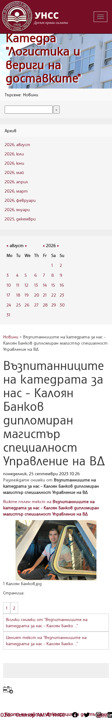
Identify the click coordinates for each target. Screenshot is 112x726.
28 (45, 304)
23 (62, 295)
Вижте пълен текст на (51, 507)
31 (8, 314)
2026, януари (17, 209)
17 (8, 295)
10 (9, 285)
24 (9, 304)
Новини (10, 336)
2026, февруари (20, 200)
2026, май (14, 172)
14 (45, 285)
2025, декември (20, 218)
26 (27, 304)
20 (36, 295)
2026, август (17, 144)
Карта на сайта (24, 714)
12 (26, 285)
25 (18, 304)
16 (62, 285)
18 (18, 295)
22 (53, 295)
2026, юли (14, 153)
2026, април (16, 181)
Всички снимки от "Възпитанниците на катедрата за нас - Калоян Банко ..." (46, 622)
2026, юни (14, 163)
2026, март (16, 190)
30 (62, 304)
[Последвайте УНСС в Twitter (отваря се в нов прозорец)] (87, 715)
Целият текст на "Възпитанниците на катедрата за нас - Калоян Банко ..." (46, 640)
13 (36, 285)
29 (53, 304)
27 (36, 304)
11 (17, 285)
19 (27, 295)
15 (53, 285)
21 (45, 295)
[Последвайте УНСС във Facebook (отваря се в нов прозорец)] (75, 715)
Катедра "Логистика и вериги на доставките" (43, 58)
